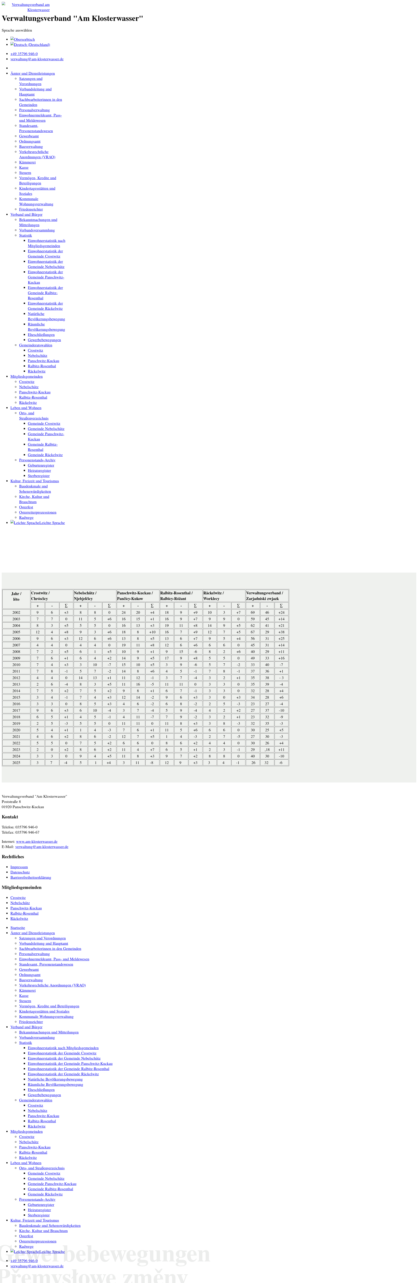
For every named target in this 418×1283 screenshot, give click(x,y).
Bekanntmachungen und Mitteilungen (38, 222)
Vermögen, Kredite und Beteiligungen (37, 180)
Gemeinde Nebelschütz (46, 428)
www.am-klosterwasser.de (36, 841)
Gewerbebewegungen (44, 339)
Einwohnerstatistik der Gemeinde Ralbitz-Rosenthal (45, 292)
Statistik (25, 235)
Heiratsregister (39, 470)
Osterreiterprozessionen (37, 512)
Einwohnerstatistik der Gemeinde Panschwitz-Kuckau (46, 277)
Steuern (25, 172)
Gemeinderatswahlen (35, 344)
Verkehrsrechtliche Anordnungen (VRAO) (37, 154)
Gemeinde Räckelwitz (45, 454)
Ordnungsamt (29, 141)
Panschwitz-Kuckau (43, 360)
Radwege (26, 517)
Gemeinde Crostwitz (44, 423)
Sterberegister (39, 475)
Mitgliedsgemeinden (26, 376)
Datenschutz (20, 872)
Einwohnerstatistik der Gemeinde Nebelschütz (46, 264)
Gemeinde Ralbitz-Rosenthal (43, 447)
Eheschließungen (41, 334)
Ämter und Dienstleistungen (32, 73)
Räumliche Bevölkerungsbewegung (46, 326)
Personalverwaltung (34, 109)
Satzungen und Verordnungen (30, 81)
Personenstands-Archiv (37, 459)
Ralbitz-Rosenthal (42, 365)
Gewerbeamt (29, 135)
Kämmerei (27, 162)
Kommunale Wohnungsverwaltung (36, 201)
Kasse (24, 167)
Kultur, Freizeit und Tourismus (34, 480)
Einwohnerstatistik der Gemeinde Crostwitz (45, 253)
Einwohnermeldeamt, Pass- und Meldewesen (40, 117)
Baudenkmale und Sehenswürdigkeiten (35, 488)
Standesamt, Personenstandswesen (36, 128)
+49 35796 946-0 (24, 53)
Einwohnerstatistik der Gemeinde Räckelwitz (45, 305)
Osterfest (26, 506)
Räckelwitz (37, 371)
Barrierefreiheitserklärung (30, 877)
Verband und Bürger (26, 214)
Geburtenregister (41, 465)
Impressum (19, 866)
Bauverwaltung (31, 146)
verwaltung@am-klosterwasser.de (37, 58)
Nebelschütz (37, 355)
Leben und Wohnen (25, 407)
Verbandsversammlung (37, 230)
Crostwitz (35, 350)
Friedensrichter (31, 209)
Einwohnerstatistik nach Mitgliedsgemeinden (46, 243)
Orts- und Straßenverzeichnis (34, 415)
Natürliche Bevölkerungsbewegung (46, 316)
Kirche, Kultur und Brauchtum (34, 499)
